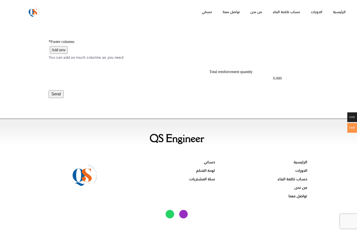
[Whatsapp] (170, 214)
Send (56, 94)
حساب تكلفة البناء (286, 12)
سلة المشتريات (202, 179)
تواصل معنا (231, 12)
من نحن (256, 12)
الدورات (316, 12)
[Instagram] (183, 214)
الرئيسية (339, 12)
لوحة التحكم (205, 170)
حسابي (207, 12)
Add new (58, 50)
